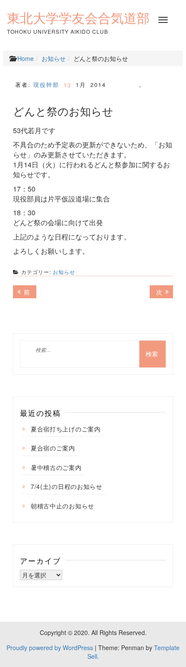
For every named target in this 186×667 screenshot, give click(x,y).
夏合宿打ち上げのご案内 (66, 428)
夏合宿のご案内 (53, 448)
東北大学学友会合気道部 (78, 18)
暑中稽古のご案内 (56, 467)
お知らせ (54, 58)
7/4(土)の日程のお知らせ (67, 486)
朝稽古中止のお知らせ (62, 505)
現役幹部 (46, 84)
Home (25, 58)
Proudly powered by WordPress (49, 647)
